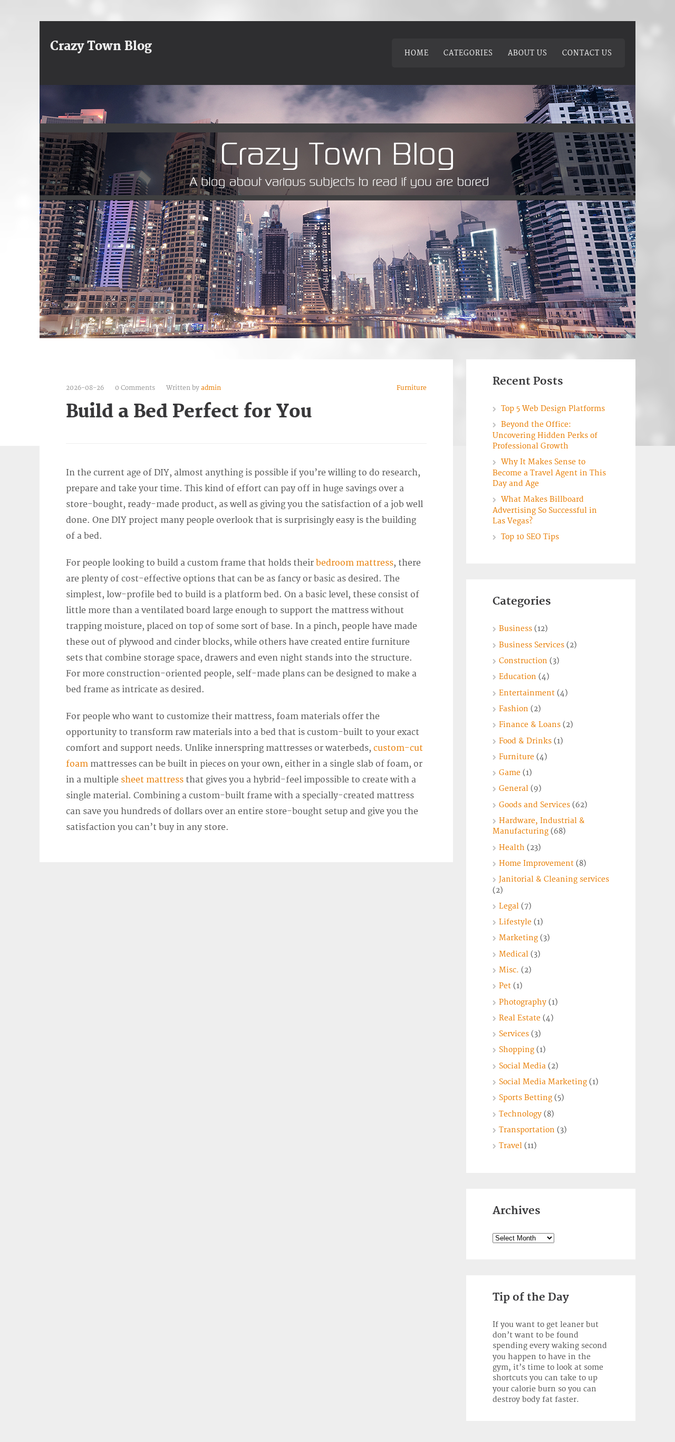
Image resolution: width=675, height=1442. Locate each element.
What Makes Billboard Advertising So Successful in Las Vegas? (545, 510)
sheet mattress (152, 780)
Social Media (522, 1066)
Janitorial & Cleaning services (554, 879)
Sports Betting (525, 1097)
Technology (520, 1114)
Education (517, 676)
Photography (522, 1002)
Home (416, 53)
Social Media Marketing (543, 1081)
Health (512, 847)
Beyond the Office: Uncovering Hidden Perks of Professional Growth (545, 435)
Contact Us (587, 53)
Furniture (412, 388)
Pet (505, 985)
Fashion (513, 708)
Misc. (509, 970)
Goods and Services (534, 804)
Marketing (518, 937)
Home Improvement (536, 863)
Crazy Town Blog (101, 46)
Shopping (516, 1049)
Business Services (531, 645)
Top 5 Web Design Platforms (553, 408)
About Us (527, 53)
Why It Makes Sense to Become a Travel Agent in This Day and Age (549, 472)
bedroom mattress (354, 563)
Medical (513, 954)
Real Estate (520, 1018)
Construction (523, 660)
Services (514, 1033)
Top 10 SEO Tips (530, 536)
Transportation (527, 1129)
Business (515, 628)
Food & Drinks (525, 741)
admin (211, 388)
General (513, 788)
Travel (510, 1145)
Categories (468, 53)
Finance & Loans (530, 724)
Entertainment (527, 693)
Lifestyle (515, 922)
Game (509, 772)
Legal (509, 906)
